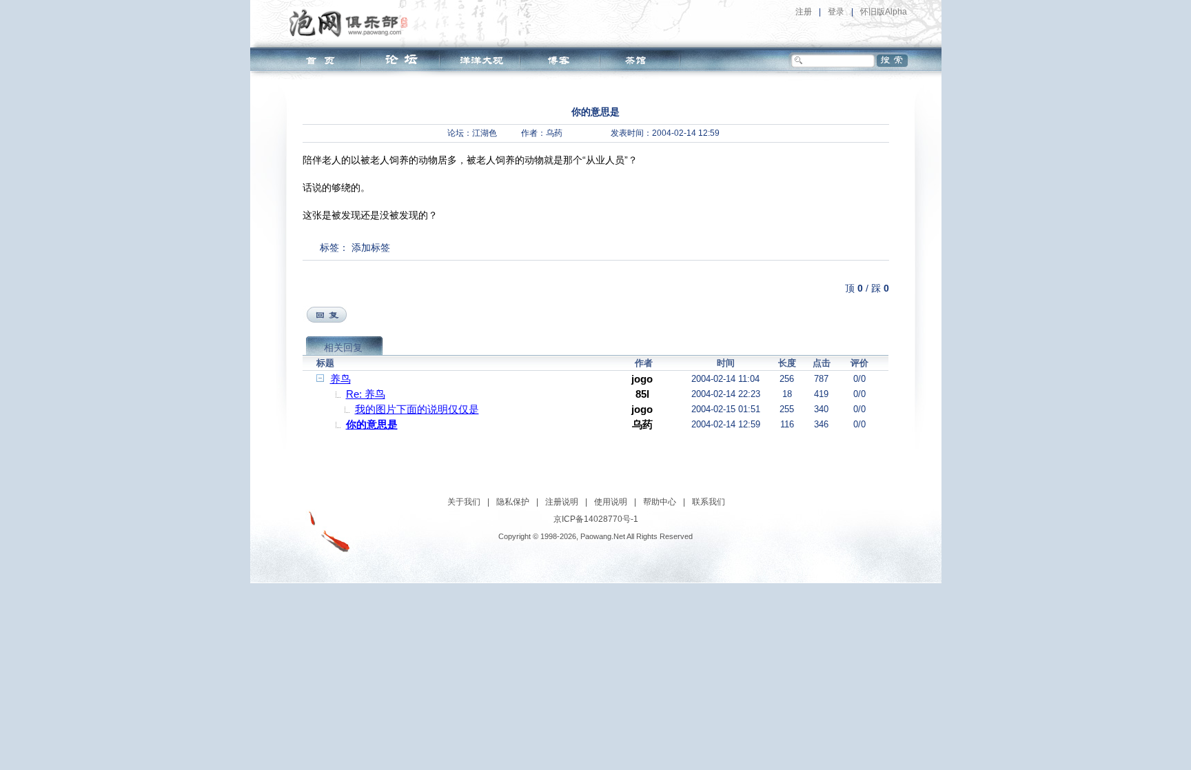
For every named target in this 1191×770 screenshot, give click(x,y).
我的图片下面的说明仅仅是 (417, 409)
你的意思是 (372, 424)
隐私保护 (512, 502)
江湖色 (484, 133)
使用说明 (610, 502)
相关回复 (343, 347)
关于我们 (463, 502)
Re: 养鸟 (365, 394)
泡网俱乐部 (352, 23)
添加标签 (371, 247)
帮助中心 (659, 502)
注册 (803, 12)
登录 (836, 12)
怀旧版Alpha (883, 12)
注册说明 (561, 502)
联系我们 (708, 502)
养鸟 (340, 379)
